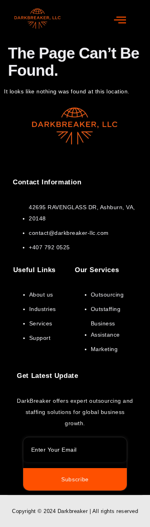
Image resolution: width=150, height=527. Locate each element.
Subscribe (75, 479)
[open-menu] (120, 20)
